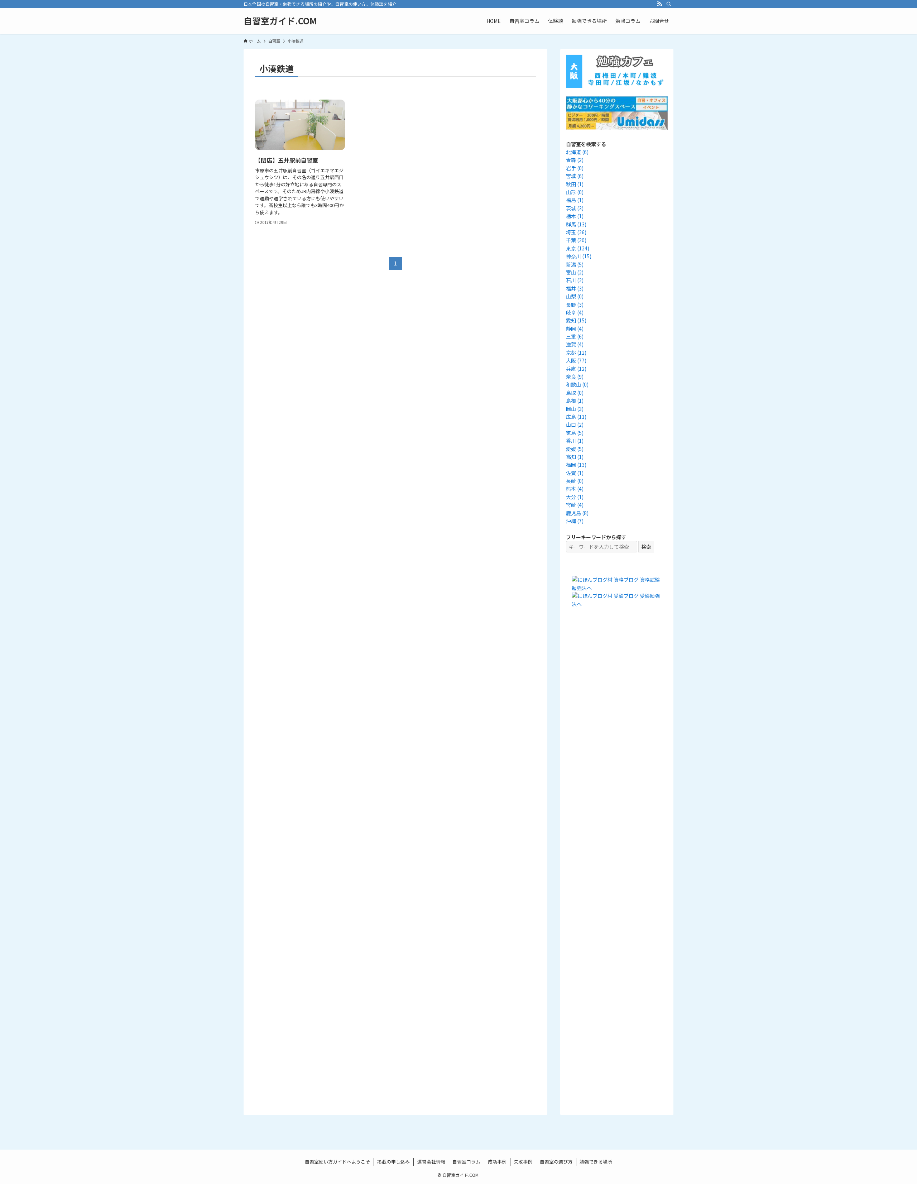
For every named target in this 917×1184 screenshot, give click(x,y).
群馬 (576, 224)
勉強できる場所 (596, 1161)
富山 (575, 272)
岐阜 (575, 312)
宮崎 (575, 504)
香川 (575, 440)
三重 (575, 336)
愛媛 (575, 448)
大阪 (576, 360)
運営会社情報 (431, 1161)
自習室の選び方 (556, 1161)
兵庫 (576, 368)
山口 (575, 424)
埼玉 (576, 232)
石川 (575, 280)
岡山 (575, 408)
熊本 (575, 488)
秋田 (575, 184)
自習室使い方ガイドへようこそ (337, 1161)
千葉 (576, 240)
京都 (576, 352)
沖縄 (575, 520)
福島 (575, 199)
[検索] (668, 4)
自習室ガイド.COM (280, 20)
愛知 (576, 320)
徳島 (575, 432)
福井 (575, 288)
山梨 (575, 296)
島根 (575, 400)
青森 (575, 159)
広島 (576, 416)
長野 (575, 304)
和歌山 (577, 384)
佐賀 (575, 472)
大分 (575, 496)
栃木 (575, 216)
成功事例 (497, 1161)
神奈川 (578, 256)
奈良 (575, 376)
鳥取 (575, 392)
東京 (577, 248)
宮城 (575, 175)
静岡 (575, 328)
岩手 (575, 168)
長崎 (575, 480)
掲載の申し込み (393, 1161)
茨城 (575, 208)
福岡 (576, 464)
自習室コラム (466, 1161)
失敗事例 (523, 1161)
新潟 (575, 264)
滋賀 (575, 344)
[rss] (659, 4)
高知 (575, 456)
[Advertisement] (617, 747)
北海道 (577, 151)
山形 (575, 192)
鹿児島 (577, 513)
